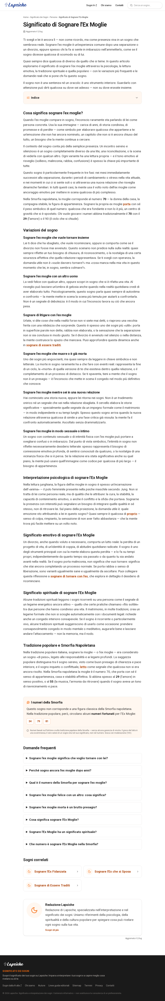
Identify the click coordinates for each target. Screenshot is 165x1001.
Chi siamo (106, 5)
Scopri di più (52, 930)
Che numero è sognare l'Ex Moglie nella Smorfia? (63, 844)
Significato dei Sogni (39, 17)
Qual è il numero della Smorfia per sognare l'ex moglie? (68, 782)
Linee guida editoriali (59, 985)
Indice (35, 97)
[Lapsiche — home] (16, 5)
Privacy (99, 985)
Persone (53, 17)
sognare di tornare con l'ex (69, 576)
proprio (132, 514)
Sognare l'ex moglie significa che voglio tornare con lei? (68, 758)
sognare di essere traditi (43, 345)
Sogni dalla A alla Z (12, 985)
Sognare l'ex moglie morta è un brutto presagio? (63, 807)
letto (83, 667)
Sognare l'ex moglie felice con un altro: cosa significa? (67, 795)
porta (127, 204)
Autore (41, 985)
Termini (88, 985)
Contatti (119, 5)
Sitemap (77, 985)
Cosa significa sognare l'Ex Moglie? (54, 820)
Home (26, 17)
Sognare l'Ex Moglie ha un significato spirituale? (63, 832)
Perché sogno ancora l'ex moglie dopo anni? (60, 770)
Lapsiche (14, 993)
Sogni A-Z (91, 5)
